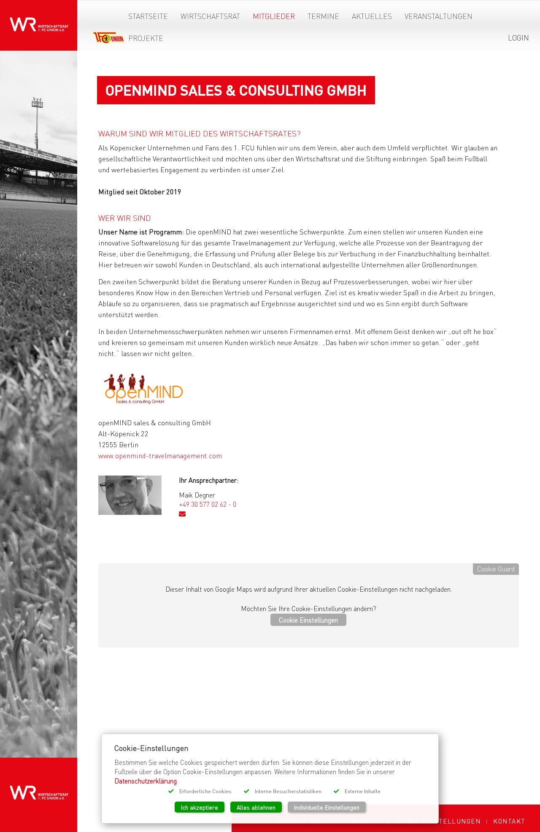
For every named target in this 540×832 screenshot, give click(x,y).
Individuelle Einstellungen (326, 807)
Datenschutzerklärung (145, 781)
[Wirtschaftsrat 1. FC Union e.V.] (38, 18)
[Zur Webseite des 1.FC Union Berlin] (109, 39)
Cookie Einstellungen (308, 619)
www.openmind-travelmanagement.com (160, 455)
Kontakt (509, 821)
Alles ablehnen (256, 807)
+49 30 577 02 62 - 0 (207, 504)
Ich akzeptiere (199, 807)
